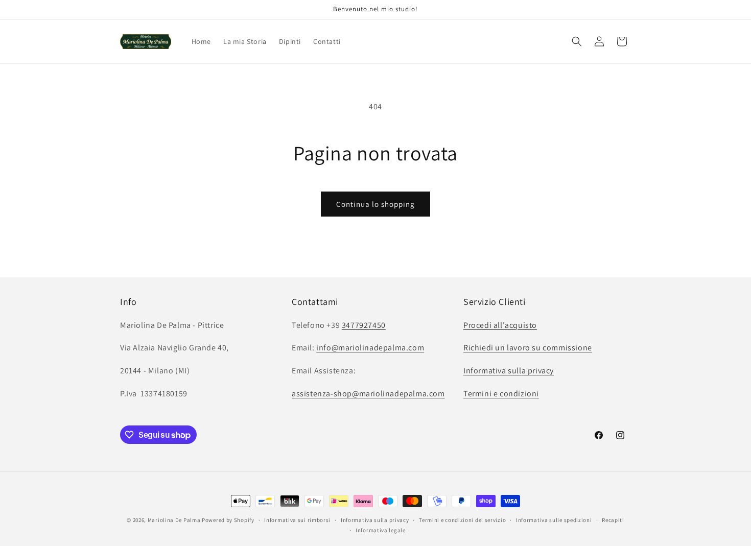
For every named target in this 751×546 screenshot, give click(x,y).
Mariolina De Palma (175, 520)
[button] (577, 41)
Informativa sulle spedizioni (554, 520)
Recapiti (613, 520)
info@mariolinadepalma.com (370, 347)
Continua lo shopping (375, 204)
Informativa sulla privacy (508, 370)
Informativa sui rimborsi (297, 520)
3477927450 (364, 324)
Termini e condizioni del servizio (462, 520)
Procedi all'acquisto (500, 324)
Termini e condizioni (501, 393)
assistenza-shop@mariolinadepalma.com (368, 393)
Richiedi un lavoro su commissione (527, 347)
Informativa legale (381, 530)
